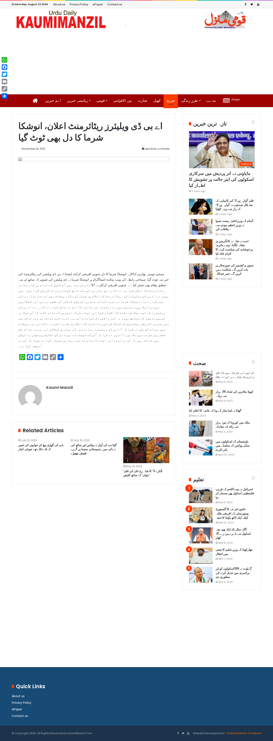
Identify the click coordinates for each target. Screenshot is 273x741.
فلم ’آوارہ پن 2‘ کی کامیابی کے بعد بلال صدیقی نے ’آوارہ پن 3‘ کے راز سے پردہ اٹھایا (235, 204)
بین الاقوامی (122, 101)
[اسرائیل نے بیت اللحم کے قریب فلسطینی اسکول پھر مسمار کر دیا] (200, 495)
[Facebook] (245, 4)
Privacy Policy (79, 4)
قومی (100, 101)
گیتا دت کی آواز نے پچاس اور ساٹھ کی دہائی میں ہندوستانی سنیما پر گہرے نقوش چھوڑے (94, 449)
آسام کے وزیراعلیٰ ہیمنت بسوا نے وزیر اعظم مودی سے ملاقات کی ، (234, 225)
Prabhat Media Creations (243, 733)
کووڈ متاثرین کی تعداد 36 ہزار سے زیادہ (234, 393)
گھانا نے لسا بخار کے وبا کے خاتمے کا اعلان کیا (215, 410)
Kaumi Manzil (59, 387)
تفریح (171, 101)
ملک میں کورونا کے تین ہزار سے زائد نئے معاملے (233, 424)
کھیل (157, 101)
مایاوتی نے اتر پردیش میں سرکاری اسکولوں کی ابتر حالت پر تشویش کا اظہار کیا (221, 179)
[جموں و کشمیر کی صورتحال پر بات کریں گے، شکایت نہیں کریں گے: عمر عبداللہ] (200, 271)
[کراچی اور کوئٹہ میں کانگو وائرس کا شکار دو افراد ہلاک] (200, 379)
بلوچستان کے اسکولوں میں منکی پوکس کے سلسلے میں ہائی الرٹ (233, 445)
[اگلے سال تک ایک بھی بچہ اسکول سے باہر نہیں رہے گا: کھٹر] (200, 535)
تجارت (142, 101)
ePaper (98, 4)
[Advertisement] (136, 61)
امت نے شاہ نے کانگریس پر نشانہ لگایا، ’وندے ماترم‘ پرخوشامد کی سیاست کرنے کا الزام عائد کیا (234, 247)
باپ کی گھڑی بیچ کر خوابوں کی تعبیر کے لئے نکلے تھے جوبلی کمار (41, 447)
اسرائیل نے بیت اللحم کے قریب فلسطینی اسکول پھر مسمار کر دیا (235, 493)
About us (59, 4)
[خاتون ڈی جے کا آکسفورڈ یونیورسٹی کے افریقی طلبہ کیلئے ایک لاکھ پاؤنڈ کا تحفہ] (200, 515)
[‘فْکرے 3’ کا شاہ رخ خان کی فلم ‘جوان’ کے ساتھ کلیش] (146, 450)
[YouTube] (258, 4)
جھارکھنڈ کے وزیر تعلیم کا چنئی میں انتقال (234, 551)
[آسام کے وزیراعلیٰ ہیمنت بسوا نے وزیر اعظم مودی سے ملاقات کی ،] (200, 227)
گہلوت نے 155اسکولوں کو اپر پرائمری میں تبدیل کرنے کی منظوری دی (234, 572)
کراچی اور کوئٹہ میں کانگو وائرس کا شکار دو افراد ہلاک (235, 374)
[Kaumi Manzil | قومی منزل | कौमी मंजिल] (136, 19)
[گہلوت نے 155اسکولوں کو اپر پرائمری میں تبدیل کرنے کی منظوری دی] (200, 575)
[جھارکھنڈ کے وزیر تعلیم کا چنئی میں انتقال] (200, 556)
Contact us (114, 4)
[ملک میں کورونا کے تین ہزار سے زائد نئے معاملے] (200, 429)
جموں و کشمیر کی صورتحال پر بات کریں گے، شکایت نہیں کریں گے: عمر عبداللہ (235, 269)
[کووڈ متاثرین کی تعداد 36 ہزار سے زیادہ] (200, 398)
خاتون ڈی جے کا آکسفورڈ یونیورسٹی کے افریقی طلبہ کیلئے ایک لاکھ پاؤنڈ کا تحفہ (232, 513)
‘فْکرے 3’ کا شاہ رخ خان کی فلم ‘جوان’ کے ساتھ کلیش (142, 473)
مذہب (211, 101)
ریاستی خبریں (77, 101)
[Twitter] (251, 4)
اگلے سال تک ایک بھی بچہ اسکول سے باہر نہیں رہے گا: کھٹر (233, 533)
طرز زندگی (189, 101)
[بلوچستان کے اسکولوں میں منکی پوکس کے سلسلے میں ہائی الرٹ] (200, 447)
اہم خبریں (53, 101)
